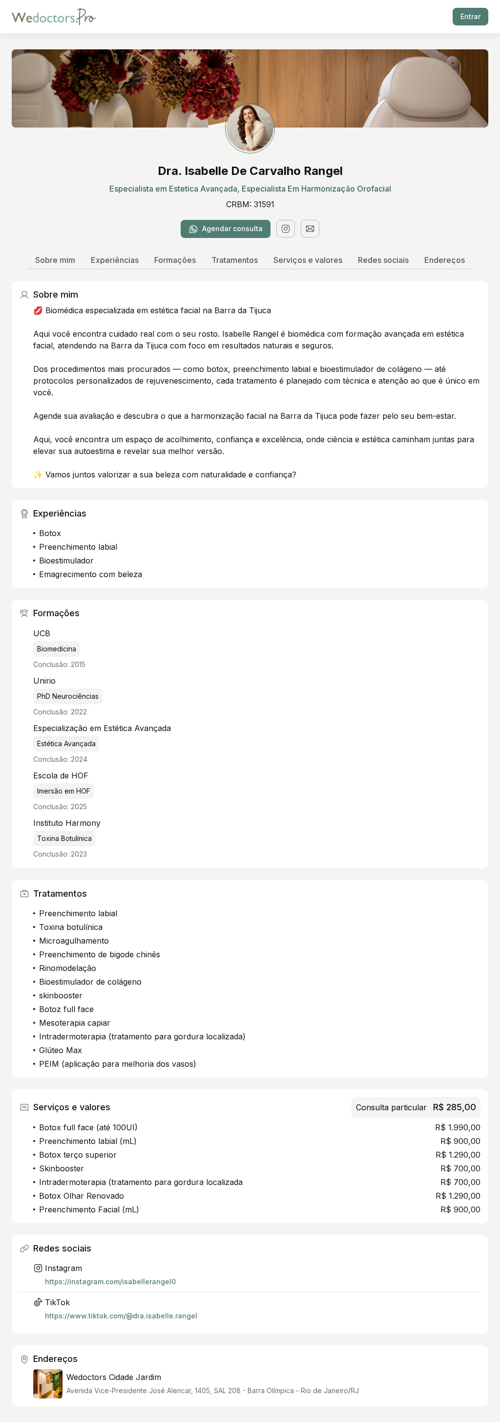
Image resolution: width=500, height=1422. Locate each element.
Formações (175, 260)
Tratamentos (234, 260)
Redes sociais (383, 260)
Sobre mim (55, 260)
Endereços (444, 260)
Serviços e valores (307, 260)
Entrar (470, 16)
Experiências (115, 260)
